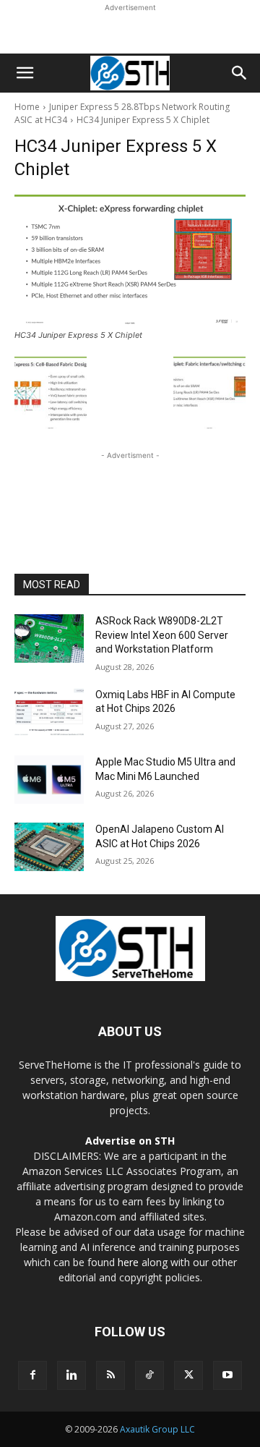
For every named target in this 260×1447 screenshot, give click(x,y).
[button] (24, 73)
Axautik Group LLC (157, 1429)
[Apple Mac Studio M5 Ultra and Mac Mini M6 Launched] (49, 779)
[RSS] (110, 1375)
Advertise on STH (130, 1140)
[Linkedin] (71, 1375)
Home (27, 107)
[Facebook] (32, 1375)
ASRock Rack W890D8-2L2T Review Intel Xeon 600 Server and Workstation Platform (161, 635)
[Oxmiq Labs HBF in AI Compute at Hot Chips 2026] (49, 712)
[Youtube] (227, 1375)
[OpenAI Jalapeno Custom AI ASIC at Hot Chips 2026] (49, 847)
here (128, 1262)
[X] (188, 1375)
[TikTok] (149, 1375)
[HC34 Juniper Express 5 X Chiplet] (130, 260)
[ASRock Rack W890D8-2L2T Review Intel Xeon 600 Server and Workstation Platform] (49, 638)
